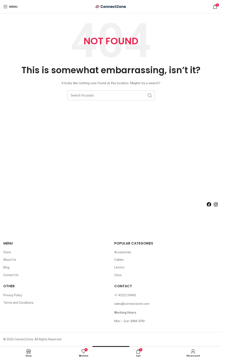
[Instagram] (215, 206)
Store (7, 252)
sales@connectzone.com (131, 303)
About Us (9, 259)
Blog (6, 267)
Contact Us (10, 275)
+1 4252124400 (125, 295)
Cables (119, 259)
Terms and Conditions (18, 302)
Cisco (118, 275)
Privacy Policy (12, 295)
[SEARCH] (150, 95)
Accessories (122, 252)
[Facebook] (209, 206)
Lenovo (119, 267)
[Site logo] (111, 6)
